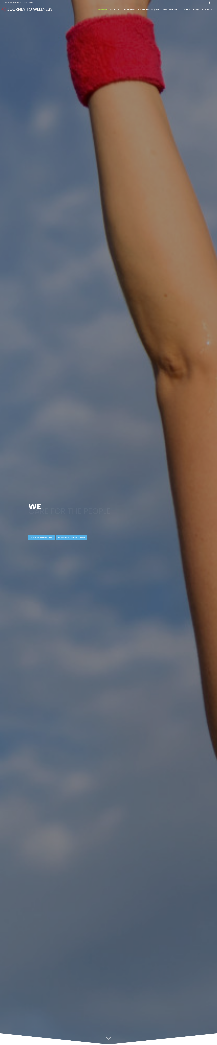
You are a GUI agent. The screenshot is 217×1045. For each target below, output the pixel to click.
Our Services (129, 9)
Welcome (102, 9)
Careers (186, 9)
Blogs (196, 9)
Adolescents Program (148, 9)
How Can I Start (170, 9)
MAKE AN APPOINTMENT (42, 537)
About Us (114, 9)
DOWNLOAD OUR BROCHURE (71, 537)
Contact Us (207, 9)
